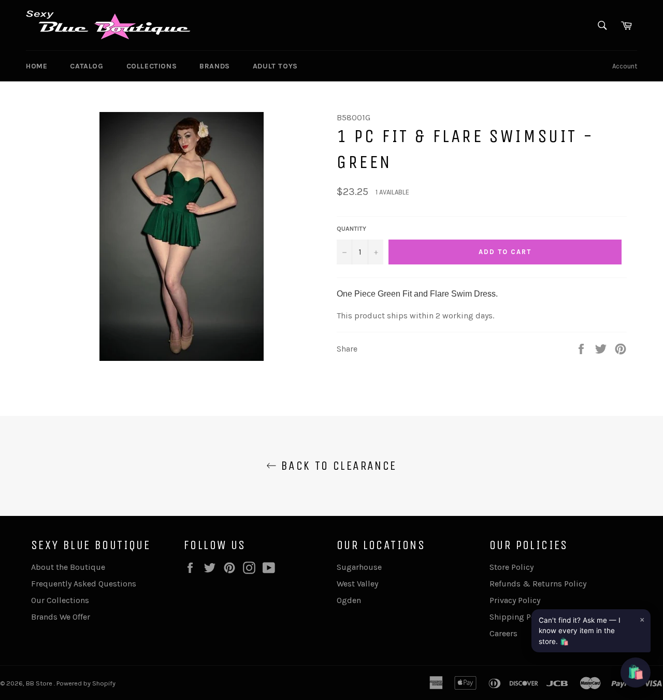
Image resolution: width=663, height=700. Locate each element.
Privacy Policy (514, 600)
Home (36, 66)
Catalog (86, 66)
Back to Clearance (336, 465)
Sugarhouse (359, 567)
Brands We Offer (60, 617)
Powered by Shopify (86, 683)
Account (624, 66)
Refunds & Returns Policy (537, 584)
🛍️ (635, 672)
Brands (214, 66)
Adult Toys (275, 66)
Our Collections (60, 600)
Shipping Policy (519, 617)
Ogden (349, 600)
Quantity (351, 228)
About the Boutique (68, 567)
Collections (151, 66)
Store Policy (511, 567)
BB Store (40, 683)
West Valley (357, 584)
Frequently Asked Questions (83, 584)
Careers (503, 633)
